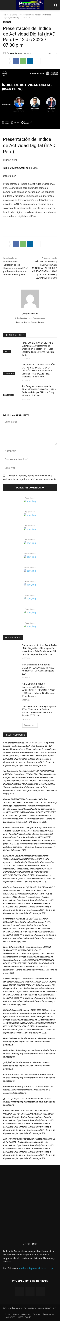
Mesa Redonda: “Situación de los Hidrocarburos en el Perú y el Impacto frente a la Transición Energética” (15, 268)
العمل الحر (7, 1062)
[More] (37, 61)
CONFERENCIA (9, 373)
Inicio (5, 14)
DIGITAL (13, 14)
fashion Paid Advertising (14, 1050)
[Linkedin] (30, 61)
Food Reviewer (10, 1038)
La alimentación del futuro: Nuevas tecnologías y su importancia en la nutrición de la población (28, 1041)
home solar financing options (17, 1086)
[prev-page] (5, 405)
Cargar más (29, 725)
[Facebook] (16, 61)
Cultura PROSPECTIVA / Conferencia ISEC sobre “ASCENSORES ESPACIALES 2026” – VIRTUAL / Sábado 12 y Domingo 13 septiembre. (38, 690)
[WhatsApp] (23, 61)
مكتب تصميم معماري (12, 1098)
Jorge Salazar (16, 53)
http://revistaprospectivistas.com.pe (30, 318)
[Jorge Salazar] (5, 53)
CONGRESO (8, 395)
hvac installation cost (13, 1074)
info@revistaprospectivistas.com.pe (36, 1268)
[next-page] (10, 405)
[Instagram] (30, 1291)
